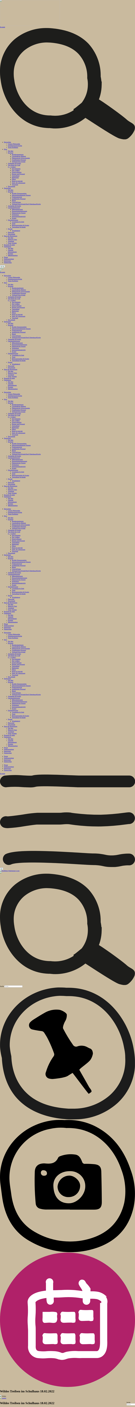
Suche (128, 1402)
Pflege (14, 179)
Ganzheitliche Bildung (19, 156)
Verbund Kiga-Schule (18, 161)
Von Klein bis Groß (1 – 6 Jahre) (14, 166)
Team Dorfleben (13, 147)
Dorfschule (7, 188)
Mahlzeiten (15, 177)
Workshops (15, 215)
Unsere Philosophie (14, 144)
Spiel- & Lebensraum (18, 183)
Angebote (11, 241)
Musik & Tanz (12, 239)
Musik (14, 200)
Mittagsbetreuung (17, 209)
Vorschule (15, 184)
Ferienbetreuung (13, 220)
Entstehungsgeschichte (15, 146)
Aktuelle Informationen (12, 251)
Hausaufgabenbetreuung (19, 211)
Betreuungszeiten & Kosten (20, 225)
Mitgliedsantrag (13, 255)
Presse (6, 257)
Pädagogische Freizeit (18, 213)
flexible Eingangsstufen (19, 193)
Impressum (7, 261)
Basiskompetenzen (18, 154)
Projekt (10, 229)
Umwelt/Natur (16, 202)
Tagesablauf (15, 176)
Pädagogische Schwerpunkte (21, 158)
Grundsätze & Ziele (18, 222)
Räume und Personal (18, 174)
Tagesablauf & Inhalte (19, 227)
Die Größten (16, 170)
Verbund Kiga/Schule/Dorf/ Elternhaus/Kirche (26, 204)
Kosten (14, 218)
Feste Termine (12, 243)
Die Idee (10, 151)
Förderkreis (7, 246)
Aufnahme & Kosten (14, 163)
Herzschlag (7, 142)
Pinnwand (11, 232)
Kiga (5, 149)
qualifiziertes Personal (18, 199)
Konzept (10, 153)
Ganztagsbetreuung (14, 207)
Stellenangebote (9, 259)
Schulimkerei (16, 231)
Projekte (10, 254)
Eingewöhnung (16, 172)
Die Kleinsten (16, 169)
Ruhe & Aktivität (17, 181)
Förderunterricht (17, 197)
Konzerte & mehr (9, 245)
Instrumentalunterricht (18, 216)
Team (13, 223)
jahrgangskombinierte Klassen (21, 195)
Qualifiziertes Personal (19, 160)
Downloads (11, 186)
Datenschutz (8, 262)
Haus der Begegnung (10, 236)
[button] (67, 866)
